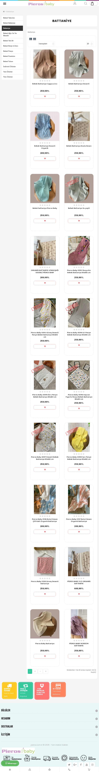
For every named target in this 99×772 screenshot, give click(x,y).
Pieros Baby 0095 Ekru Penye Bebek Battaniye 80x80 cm (44, 396)
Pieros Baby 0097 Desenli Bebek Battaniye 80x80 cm (45, 458)
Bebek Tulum (8, 61)
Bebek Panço (8, 51)
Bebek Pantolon (9, 56)
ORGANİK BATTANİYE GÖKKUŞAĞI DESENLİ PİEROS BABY (45, 271)
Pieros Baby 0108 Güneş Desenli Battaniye (45, 582)
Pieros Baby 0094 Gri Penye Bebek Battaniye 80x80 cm (79, 334)
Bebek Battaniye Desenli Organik (44, 147)
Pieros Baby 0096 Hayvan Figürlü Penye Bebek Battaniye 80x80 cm (79, 397)
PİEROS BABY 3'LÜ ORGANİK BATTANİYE (78, 582)
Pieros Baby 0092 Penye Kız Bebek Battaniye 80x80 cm (79, 271)
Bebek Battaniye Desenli (79, 84)
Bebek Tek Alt (8, 41)
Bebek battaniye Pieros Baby (45, 208)
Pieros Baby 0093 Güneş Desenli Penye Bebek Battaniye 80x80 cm (45, 335)
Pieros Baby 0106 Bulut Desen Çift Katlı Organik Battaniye (45, 520)
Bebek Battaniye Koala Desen (79, 146)
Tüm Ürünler (8, 77)
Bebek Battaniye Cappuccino (44, 84)
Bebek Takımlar (9, 18)
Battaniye (10, 11)
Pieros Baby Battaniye (44, 644)
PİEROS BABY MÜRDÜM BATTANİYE (78, 645)
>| (45, 671)
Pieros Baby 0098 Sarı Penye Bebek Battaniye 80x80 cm (79, 458)
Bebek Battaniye (9, 23)
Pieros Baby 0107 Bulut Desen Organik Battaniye (79, 520)
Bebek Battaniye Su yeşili (79, 208)
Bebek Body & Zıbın (10, 46)
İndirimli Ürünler (9, 66)
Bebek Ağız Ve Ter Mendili (10, 34)
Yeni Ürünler (8, 72)
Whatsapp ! (12, 763)
